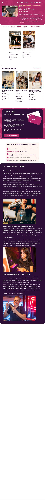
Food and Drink (36, 5)
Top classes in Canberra (9, 68)
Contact (36, 2)
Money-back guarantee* (14, 151)
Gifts (27, 2)
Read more (21, 22)
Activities (21, 2)
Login (40, 2)
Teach (31, 2)
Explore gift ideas (12, 135)
